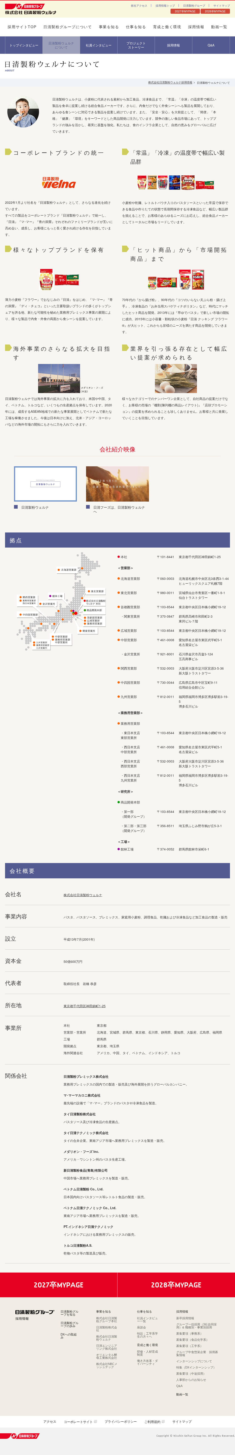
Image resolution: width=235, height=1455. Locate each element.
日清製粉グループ (194, 5)
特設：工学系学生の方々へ (147, 1335)
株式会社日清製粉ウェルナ (83, 895)
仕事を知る (136, 27)
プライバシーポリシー (121, 1421)
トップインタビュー (23, 45)
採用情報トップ (165, 5)
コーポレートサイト (78, 1422)
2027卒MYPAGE (185, 11)
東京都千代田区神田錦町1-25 (85, 1006)
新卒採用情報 (185, 1318)
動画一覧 (219, 27)
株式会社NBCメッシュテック (106, 1365)
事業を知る (109, 27)
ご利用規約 (152, 1422)
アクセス (49, 1421)
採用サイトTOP (22, 27)
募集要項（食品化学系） (192, 1339)
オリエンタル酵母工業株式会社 (106, 1356)
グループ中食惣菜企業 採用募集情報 (197, 1353)
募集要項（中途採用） (191, 1373)
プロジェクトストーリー (136, 45)
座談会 (141, 1327)
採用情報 (196, 27)
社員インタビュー (99, 45)
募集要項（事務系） (189, 1333)
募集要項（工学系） (189, 1346)
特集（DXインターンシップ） (196, 1367)
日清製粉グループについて (67, 27)
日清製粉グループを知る (69, 1313)
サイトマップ (221, 5)
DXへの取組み (69, 1336)
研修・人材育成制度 (147, 1353)
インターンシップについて (194, 1361)
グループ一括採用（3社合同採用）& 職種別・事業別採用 (196, 1326)
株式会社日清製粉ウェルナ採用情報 (170, 82)
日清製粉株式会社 (106, 1329)
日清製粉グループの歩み (69, 1324)
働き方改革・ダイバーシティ (147, 1362)
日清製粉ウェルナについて (61, 45)
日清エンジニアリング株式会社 (106, 1347)
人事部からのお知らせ (191, 1380)
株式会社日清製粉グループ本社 (106, 1320)
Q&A (211, 45)
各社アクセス (139, 5)
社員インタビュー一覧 (147, 1320)
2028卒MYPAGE (215, 11)
